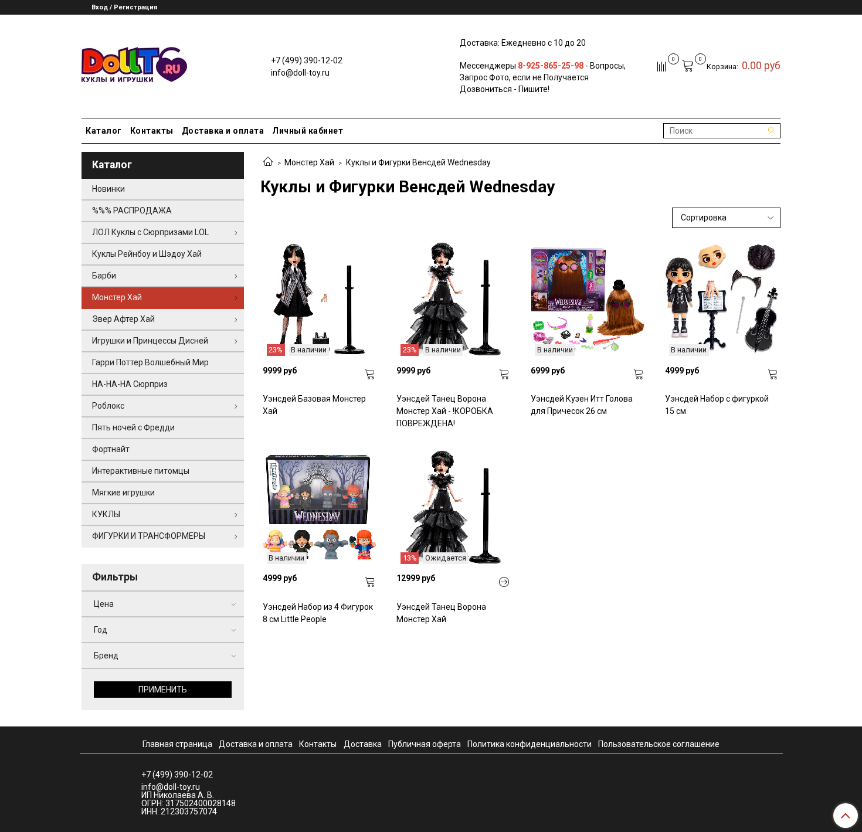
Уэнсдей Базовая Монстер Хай (314, 405)
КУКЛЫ (106, 514)
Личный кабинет (307, 130)
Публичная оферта (424, 744)
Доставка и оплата (223, 130)
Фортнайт (111, 449)
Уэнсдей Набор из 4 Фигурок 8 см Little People (318, 613)
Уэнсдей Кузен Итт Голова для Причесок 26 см (582, 405)
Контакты (152, 130)
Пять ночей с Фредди (133, 427)
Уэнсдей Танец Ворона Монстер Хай (441, 613)
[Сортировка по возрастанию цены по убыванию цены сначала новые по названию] (726, 218)
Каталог (104, 130)
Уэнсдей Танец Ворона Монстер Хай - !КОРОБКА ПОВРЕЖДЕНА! (444, 411)
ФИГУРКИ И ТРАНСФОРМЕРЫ (148, 536)
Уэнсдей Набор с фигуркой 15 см (717, 405)
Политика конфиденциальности (529, 744)
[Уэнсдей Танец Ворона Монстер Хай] (504, 582)
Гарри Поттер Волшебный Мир (150, 362)
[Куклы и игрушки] (134, 63)
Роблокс (108, 405)
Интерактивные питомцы (140, 471)
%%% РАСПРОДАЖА (132, 210)
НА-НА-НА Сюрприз (130, 384)
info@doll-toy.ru (300, 72)
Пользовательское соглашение (659, 744)
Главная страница (177, 744)
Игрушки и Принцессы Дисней (150, 340)
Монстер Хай (309, 162)
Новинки (108, 188)
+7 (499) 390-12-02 (306, 60)
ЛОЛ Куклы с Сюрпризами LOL (150, 232)
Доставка (363, 744)
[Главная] (268, 162)
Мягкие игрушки (123, 492)
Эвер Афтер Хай (123, 319)
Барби (104, 275)
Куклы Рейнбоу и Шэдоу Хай (147, 254)
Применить (162, 689)
